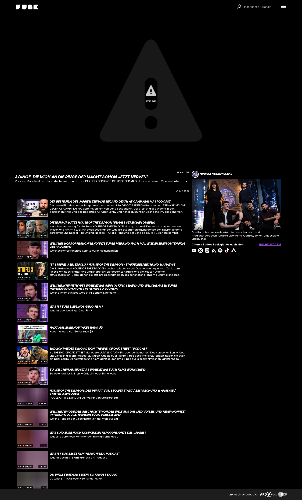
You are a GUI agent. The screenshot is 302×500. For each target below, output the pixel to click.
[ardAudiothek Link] (233, 250)
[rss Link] (214, 250)
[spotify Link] (220, 250)
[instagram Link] (200, 250)
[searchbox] (260, 7)
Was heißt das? (270, 244)
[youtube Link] (194, 250)
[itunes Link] (207, 250)
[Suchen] (238, 7)
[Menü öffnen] (283, 6)
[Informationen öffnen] (186, 181)
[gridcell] (102, 208)
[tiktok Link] (227, 250)
